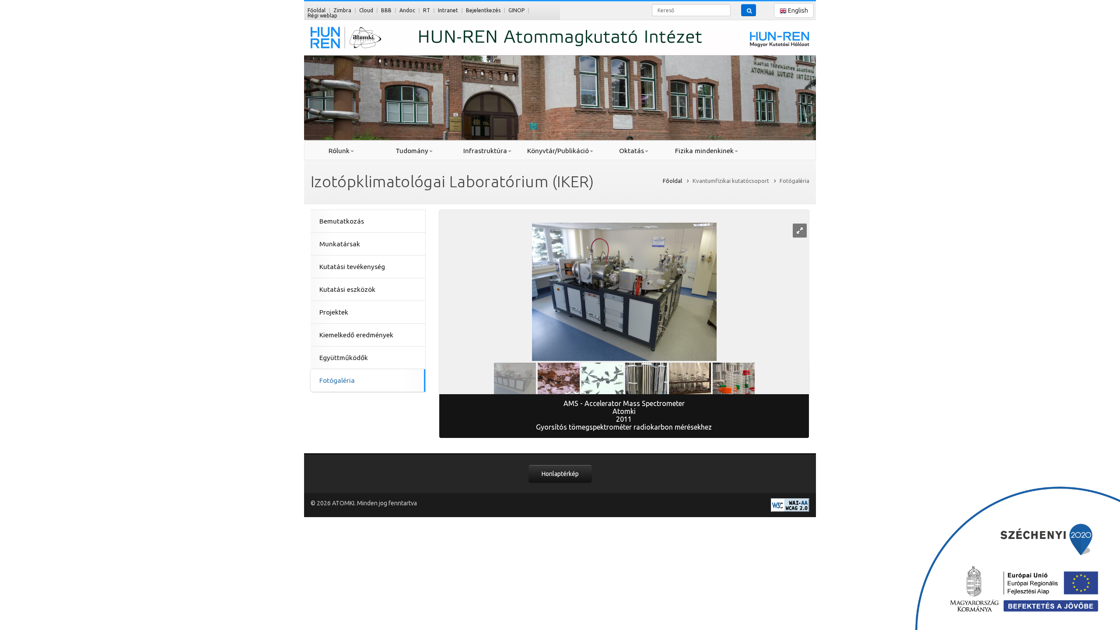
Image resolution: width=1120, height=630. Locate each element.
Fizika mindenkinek (704, 150)
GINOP (516, 10)
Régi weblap (322, 15)
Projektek (333, 312)
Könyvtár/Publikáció (558, 150)
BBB (386, 10)
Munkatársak (339, 244)
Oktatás (631, 150)
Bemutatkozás (341, 221)
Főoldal (317, 10)
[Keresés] (748, 10)
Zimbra (342, 10)
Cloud (366, 10)
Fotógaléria (337, 380)
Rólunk (339, 150)
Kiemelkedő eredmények (356, 335)
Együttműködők (343, 357)
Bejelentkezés (483, 10)
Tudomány (412, 150)
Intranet (448, 10)
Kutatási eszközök (347, 289)
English (797, 10)
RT (426, 10)
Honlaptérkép (560, 473)
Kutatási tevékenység (352, 266)
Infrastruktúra (485, 150)
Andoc (407, 10)
